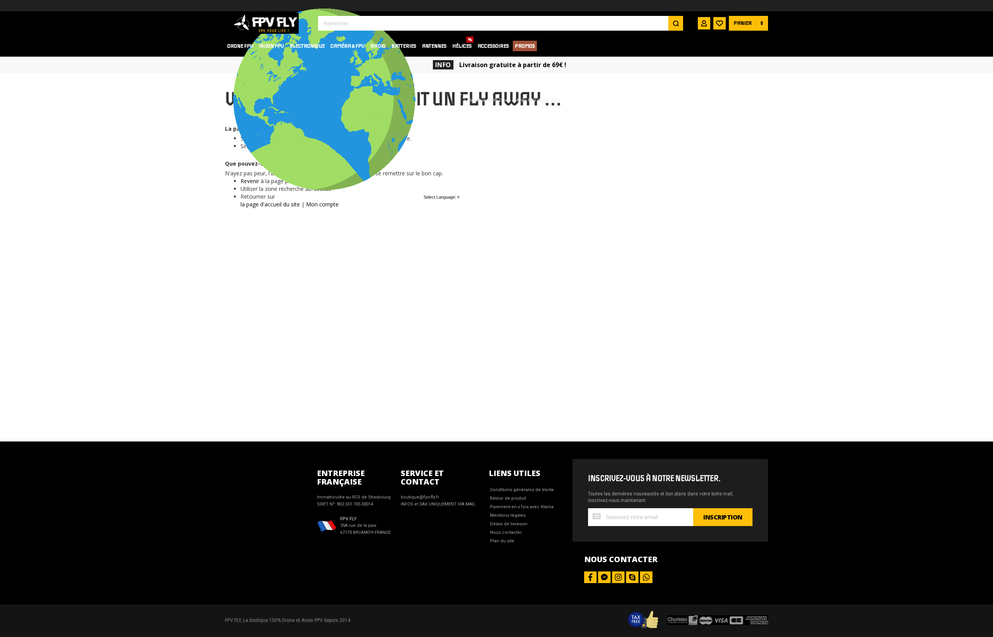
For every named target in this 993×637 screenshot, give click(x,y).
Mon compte (322, 204)
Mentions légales (508, 515)
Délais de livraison (509, 523)
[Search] (675, 23)
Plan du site (502, 541)
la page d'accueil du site (270, 204)
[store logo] (266, 23)
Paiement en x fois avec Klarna (522, 506)
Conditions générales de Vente (522, 489)
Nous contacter (506, 532)
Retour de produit (508, 498)
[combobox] (500, 23)
